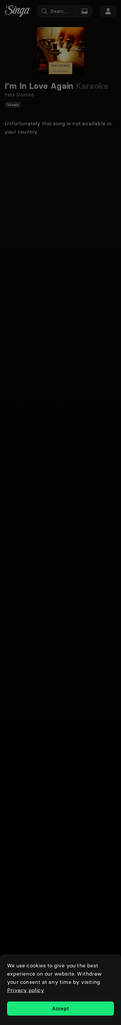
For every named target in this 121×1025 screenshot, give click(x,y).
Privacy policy (25, 990)
